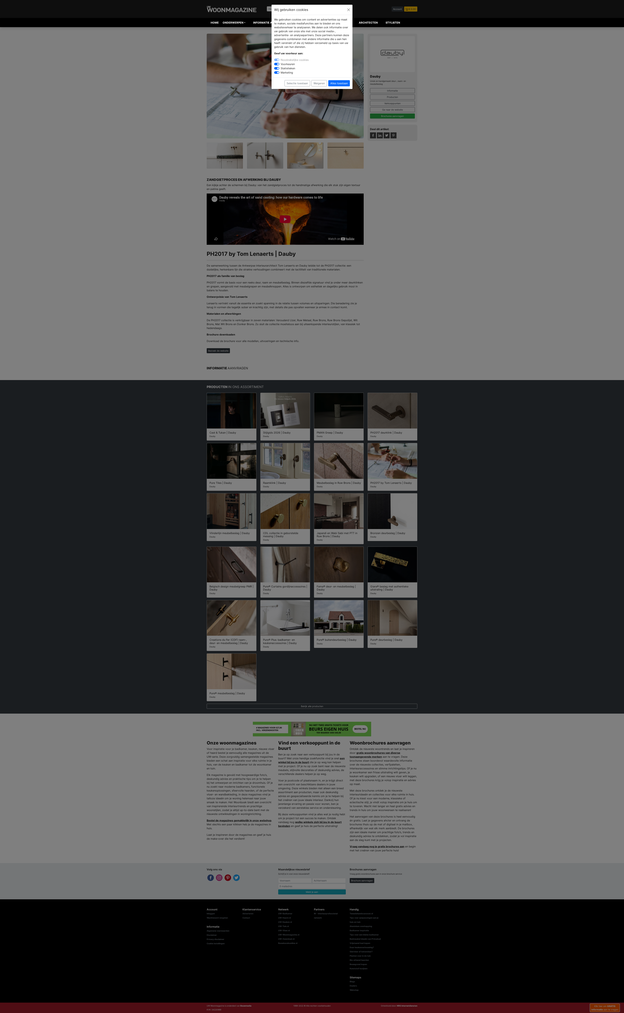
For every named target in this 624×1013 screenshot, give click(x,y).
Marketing (287, 72)
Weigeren (319, 83)
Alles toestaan (339, 83)
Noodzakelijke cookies (295, 59)
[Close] (348, 9)
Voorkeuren (288, 64)
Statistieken (288, 68)
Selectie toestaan (297, 83)
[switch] (276, 64)
